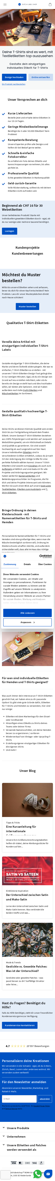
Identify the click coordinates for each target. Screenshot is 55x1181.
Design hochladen (14, 77)
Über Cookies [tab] (45, 564)
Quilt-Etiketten (30, 390)
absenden (45, 1099)
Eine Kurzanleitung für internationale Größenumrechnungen (21, 830)
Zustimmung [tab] (10, 564)
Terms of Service (11, 1109)
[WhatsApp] (37, 1174)
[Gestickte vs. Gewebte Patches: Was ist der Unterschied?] (27, 940)
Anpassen (26, 622)
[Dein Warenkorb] (50, 5)
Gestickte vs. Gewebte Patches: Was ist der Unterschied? (26, 968)
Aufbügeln (7, 469)
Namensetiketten (27, 476)
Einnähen (33, 465)
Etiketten (27, 452)
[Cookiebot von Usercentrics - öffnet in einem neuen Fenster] (39, 556)
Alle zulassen (27, 613)
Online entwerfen (41, 77)
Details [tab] (27, 564)
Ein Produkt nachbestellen (13, 84)
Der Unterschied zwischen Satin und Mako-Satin (27, 897)
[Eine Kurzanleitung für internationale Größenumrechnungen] (27, 800)
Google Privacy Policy (42, 1106)
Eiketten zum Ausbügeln (29, 489)
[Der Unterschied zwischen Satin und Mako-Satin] (27, 871)
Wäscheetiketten (10, 393)
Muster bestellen (27, 306)
